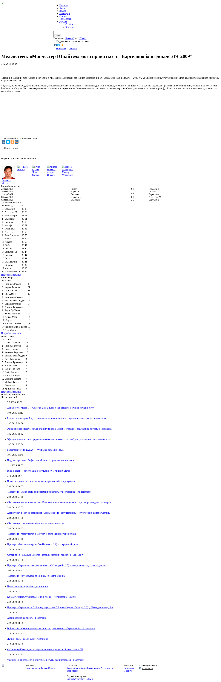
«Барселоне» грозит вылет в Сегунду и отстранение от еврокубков (41, 534)
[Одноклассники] (61, 45)
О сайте (69, 24)
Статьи (51, 668)
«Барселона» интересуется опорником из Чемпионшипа (36, 576)
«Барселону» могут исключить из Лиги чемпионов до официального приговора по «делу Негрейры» (59, 502)
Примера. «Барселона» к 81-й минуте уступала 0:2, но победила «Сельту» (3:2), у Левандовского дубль (60, 607)
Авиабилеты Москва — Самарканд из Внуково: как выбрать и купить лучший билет (50, 407)
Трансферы (65, 19)
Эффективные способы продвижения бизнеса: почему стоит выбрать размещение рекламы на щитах (59, 439)
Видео (62, 10)
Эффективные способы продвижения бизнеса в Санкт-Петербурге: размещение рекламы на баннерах (59, 428)
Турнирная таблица (77, 668)
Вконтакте (147, 668)
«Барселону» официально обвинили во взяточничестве (35, 523)
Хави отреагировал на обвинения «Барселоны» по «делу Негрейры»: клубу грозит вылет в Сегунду (58, 513)
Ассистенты (107, 668)
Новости (30, 668)
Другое (63, 21)
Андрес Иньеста (51, 173)
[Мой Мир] (16, 142)
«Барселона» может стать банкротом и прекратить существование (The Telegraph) (49, 491)
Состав (63, 16)
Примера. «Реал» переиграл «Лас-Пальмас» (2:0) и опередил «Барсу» (42, 544)
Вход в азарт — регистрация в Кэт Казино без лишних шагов (38, 470)
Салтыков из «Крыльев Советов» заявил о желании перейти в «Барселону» (46, 555)
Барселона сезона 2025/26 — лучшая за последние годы (35, 449)
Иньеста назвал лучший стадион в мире (27, 586)
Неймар (21, 169)
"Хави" (82, 38)
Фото (62, 8)
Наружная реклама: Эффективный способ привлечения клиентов (40, 460)
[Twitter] (58, 45)
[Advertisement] (36, 69)
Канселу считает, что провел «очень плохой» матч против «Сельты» (42, 597)
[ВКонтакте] (55, 45)
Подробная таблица (11, 274)
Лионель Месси (6, 181)
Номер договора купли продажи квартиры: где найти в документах (42, 481)
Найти (57, 35)
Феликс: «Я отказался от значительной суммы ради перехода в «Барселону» (46, 660)
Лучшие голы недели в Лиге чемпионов (28, 639)
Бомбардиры (93, 668)
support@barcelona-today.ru (80, 679)
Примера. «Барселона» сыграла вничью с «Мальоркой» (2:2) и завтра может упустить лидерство (56, 565)
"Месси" (69, 38)
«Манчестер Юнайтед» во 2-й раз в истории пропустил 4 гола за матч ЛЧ (45, 649)
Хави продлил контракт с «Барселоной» (27, 618)
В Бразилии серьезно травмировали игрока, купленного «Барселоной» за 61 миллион (51, 628)
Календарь (64, 13)
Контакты (70, 27)
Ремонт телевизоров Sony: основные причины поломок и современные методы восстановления (56, 418)
